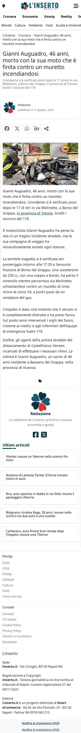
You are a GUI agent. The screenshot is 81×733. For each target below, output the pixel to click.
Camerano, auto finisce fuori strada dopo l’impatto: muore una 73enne (35, 533)
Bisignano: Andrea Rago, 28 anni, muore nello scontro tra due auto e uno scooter (38, 514)
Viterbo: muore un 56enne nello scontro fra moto (37, 458)
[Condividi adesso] (46, 128)
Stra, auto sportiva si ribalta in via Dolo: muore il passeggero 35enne (40, 495)
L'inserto (9, 35)
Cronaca (24, 35)
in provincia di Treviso (35, 213)
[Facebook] (36, 434)
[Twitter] (44, 434)
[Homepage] (40, 6)
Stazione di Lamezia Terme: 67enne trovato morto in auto (37, 477)
